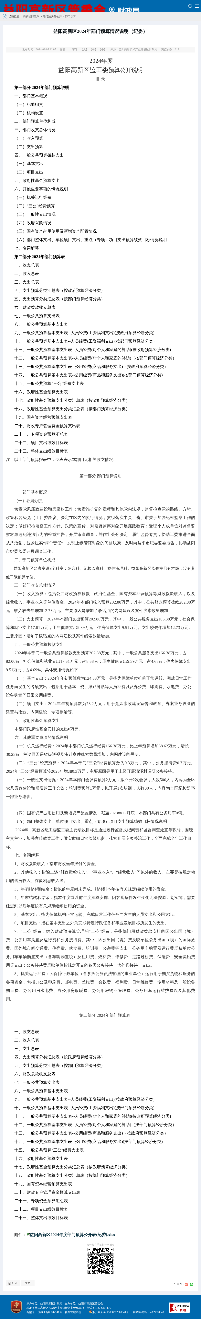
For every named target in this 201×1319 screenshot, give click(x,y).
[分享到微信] (191, 1284)
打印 (14, 1283)
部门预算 (70, 16)
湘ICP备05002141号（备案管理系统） (61, 1312)
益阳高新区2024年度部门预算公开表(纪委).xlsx (72, 1234)
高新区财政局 (31, 16)
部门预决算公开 (52, 16)
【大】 (84, 49)
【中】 (93, 49)
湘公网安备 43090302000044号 (110, 1312)
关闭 (27, 1283)
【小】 (102, 49)
